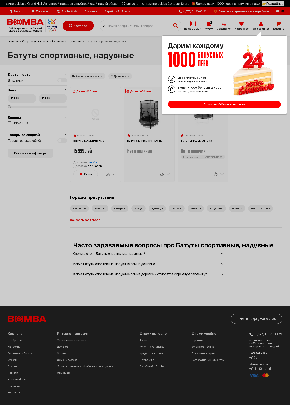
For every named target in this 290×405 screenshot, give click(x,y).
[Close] (282, 40)
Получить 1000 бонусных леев (224, 104)
